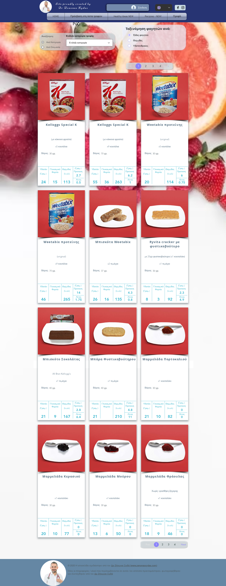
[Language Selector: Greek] (163, 7)
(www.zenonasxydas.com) (143, 565)
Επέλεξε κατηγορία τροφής (80, 36)
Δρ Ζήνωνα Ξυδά (120, 565)
